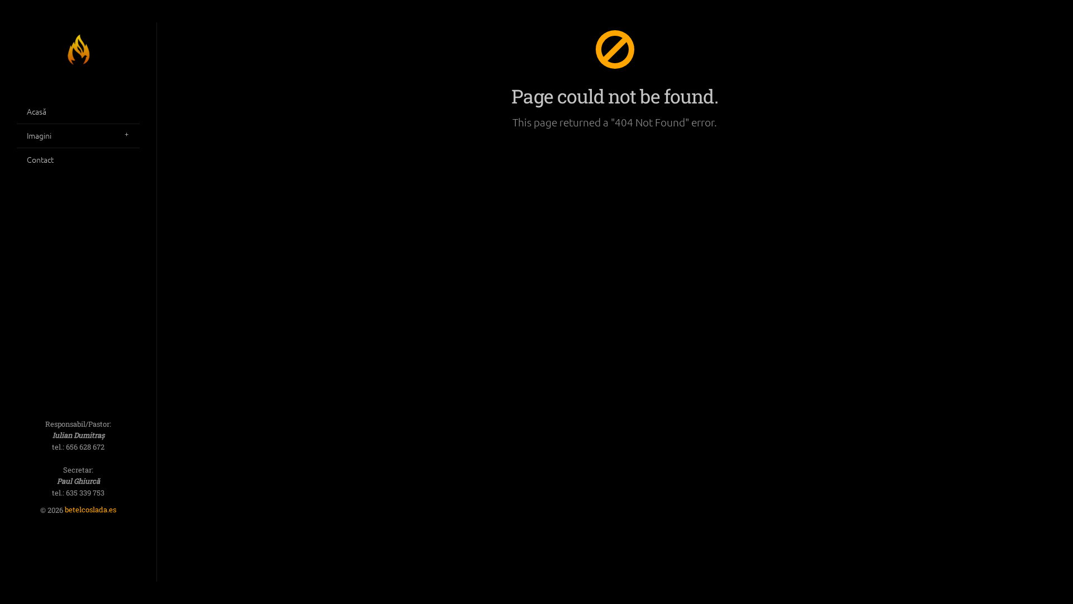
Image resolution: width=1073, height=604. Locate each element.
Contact (40, 159)
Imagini (39, 135)
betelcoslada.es (90, 510)
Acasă (36, 111)
